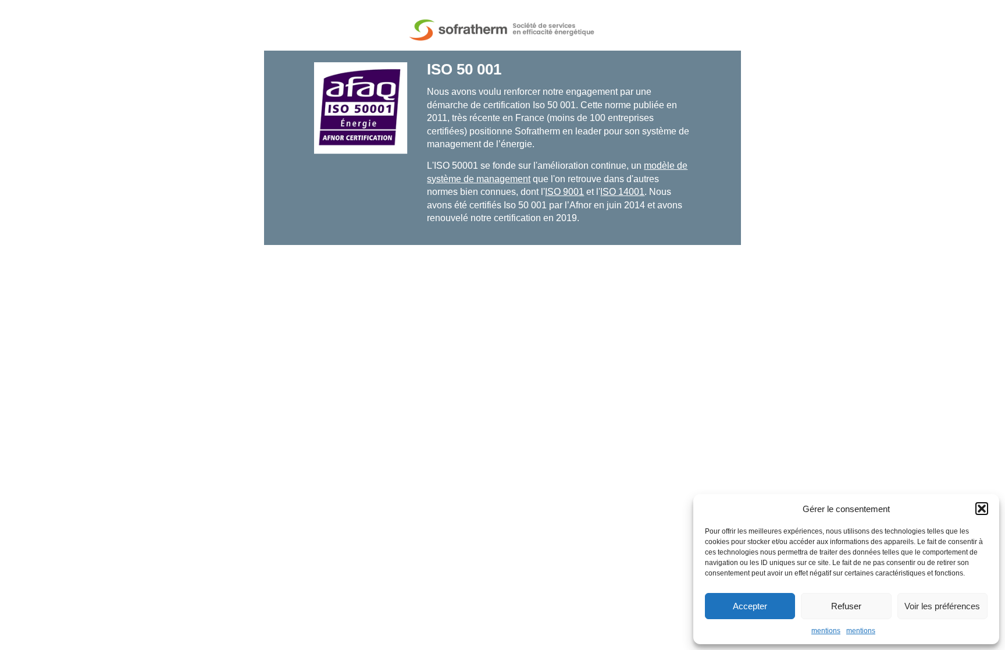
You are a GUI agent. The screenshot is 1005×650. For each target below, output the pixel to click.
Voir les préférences (942, 606)
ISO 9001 (564, 192)
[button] (982, 508)
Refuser (846, 606)
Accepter (750, 606)
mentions (825, 631)
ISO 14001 (622, 192)
